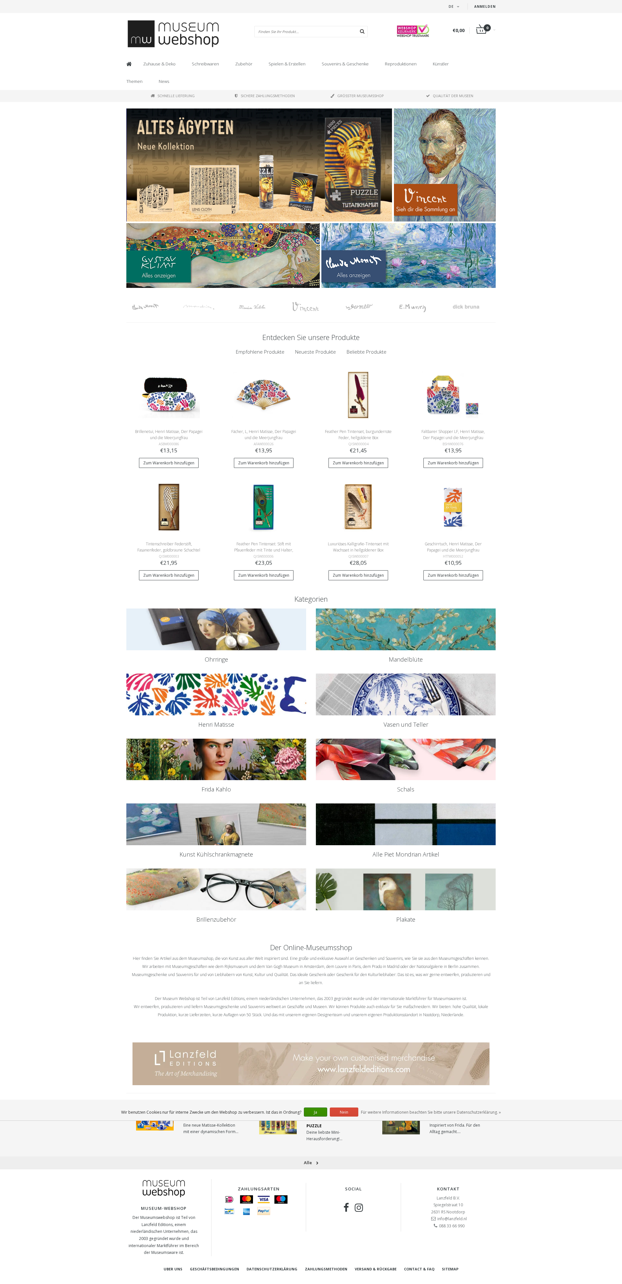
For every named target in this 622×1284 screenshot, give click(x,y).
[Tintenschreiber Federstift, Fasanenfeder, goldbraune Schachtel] (169, 506)
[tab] (260, 352)
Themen (134, 81)
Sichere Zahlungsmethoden (268, 95)
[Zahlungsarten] (229, 1199)
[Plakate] (406, 889)
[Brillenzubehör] (216, 889)
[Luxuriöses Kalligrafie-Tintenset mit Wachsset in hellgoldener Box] (358, 506)
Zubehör (243, 64)
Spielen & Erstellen (287, 64)
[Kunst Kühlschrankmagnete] (216, 824)
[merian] (260, 307)
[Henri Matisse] (216, 694)
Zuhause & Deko (159, 64)
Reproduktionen (401, 64)
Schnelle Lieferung (176, 95)
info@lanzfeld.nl (452, 1219)
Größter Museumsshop (360, 95)
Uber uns (173, 1269)
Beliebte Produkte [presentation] (366, 351)
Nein (344, 1112)
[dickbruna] (474, 307)
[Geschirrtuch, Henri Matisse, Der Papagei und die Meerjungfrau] (453, 506)
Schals (405, 789)
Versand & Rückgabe (376, 1269)
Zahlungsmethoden (326, 1269)
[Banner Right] (408, 255)
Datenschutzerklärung (272, 1269)
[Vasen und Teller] (406, 694)
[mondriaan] (206, 307)
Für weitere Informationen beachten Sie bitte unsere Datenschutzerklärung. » (431, 1112)
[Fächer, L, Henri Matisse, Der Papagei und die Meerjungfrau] (263, 394)
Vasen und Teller (406, 724)
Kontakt (448, 1189)
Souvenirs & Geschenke (345, 64)
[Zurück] (129, 166)
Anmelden (485, 6)
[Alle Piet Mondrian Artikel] (406, 824)
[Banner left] (223, 255)
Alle (308, 1162)
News (164, 81)
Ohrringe (216, 659)
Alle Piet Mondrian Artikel (406, 854)
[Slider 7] (259, 165)
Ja (315, 1112)
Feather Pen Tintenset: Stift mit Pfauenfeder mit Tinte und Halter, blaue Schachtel (263, 550)
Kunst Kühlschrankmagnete (216, 854)
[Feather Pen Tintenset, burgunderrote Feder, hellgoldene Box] (358, 394)
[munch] (420, 307)
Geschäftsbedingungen (214, 1269)
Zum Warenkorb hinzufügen (168, 463)
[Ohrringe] (216, 629)
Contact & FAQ (419, 1269)
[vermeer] (367, 307)
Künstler (441, 64)
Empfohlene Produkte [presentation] (260, 351)
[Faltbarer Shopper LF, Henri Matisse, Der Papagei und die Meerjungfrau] (453, 394)
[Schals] (406, 759)
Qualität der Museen (453, 95)
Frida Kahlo (216, 789)
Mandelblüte (406, 659)
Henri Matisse (216, 724)
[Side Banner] (445, 165)
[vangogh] (313, 307)
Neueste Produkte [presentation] (315, 351)
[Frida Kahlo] (216, 759)
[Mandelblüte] (406, 629)
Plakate (405, 919)
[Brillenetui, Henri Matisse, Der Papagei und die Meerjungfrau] (169, 394)
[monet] (153, 307)
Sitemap (450, 1269)
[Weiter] (388, 166)
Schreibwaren (205, 64)
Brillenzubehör (216, 919)
